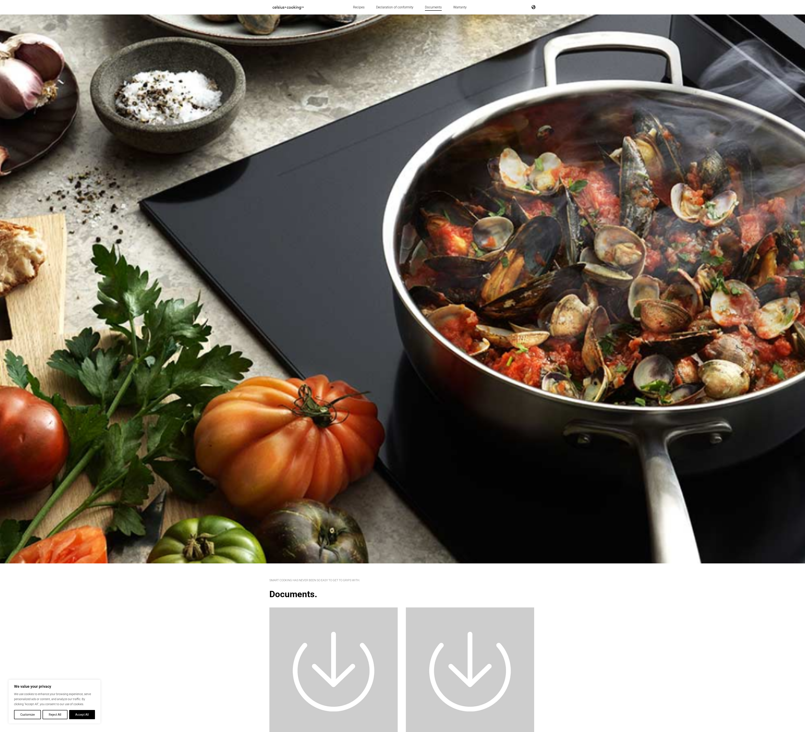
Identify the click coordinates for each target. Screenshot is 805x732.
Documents (433, 7)
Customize (27, 714)
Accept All (82, 714)
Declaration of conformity (394, 7)
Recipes (359, 7)
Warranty (460, 7)
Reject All (55, 714)
